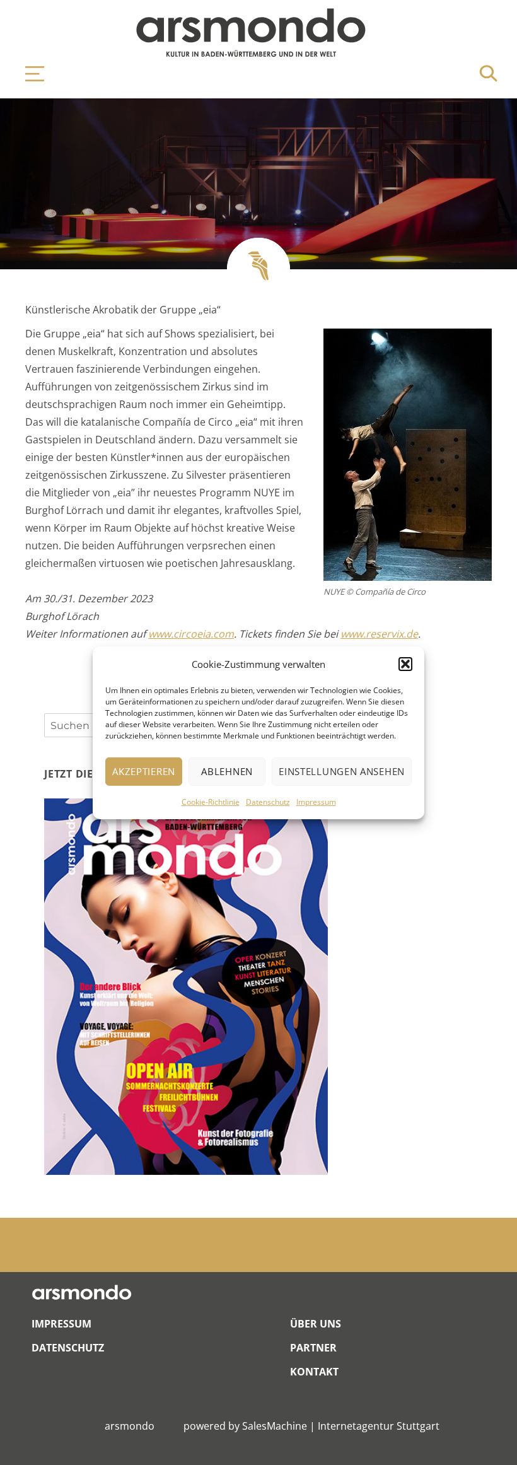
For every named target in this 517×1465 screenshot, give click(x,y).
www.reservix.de (379, 634)
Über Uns (315, 1324)
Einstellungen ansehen (342, 771)
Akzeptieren (143, 771)
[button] (405, 664)
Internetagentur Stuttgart (378, 1426)
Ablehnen (227, 771)
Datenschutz (268, 802)
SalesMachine (274, 1426)
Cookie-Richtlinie (211, 802)
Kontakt (314, 1372)
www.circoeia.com (191, 634)
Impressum (316, 802)
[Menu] (28, 73)
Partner (313, 1348)
